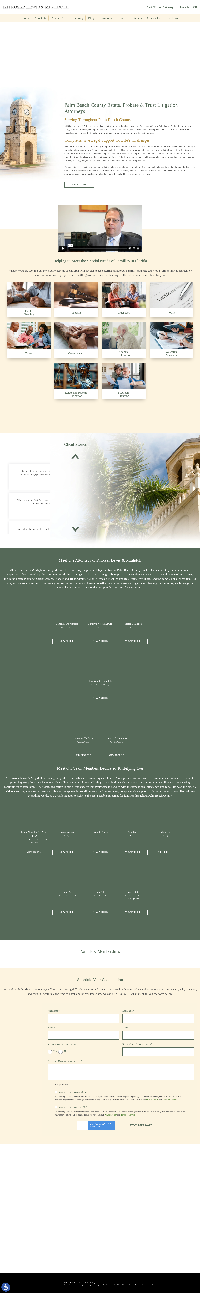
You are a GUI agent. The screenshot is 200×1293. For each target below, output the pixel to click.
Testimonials (106, 18)
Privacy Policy (152, 1100)
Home (25, 18)
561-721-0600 (186, 7)
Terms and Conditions (142, 1285)
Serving (78, 18)
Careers (137, 18)
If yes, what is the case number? (137, 1044)
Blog (91, 18)
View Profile (67, 641)
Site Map (155, 1285)
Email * (126, 1027)
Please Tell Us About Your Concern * (65, 1061)
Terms (98, 1127)
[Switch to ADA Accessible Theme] (5, 1287)
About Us (40, 18)
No (65, 1051)
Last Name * (128, 1011)
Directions (171, 18)
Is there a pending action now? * (63, 1044)
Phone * (51, 1027)
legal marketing (86, 1285)
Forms (123, 18)
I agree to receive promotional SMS (72, 1107)
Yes (55, 1051)
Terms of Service (169, 1100)
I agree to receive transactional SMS (73, 1092)
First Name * (54, 1011)
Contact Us (153, 18)
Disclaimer (117, 1285)
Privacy (92, 1127)
